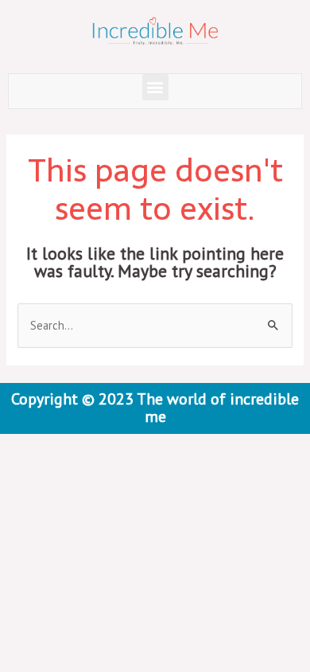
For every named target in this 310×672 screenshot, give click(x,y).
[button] (155, 87)
